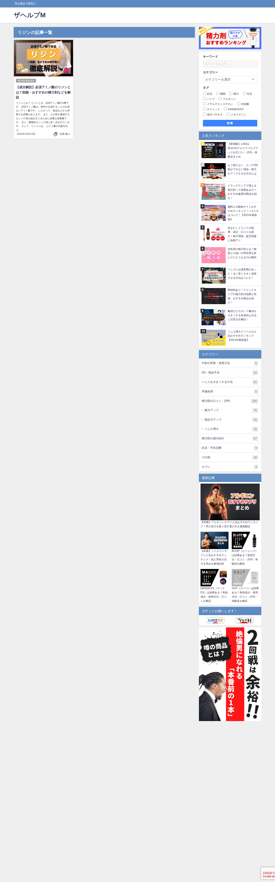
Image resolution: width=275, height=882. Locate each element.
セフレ (229, 466)
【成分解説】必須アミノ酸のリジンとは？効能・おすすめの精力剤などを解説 (43, 92)
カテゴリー (210, 72)
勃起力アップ (231, 419)
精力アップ (231, 410)
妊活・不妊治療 (229, 447)
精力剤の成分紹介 (26, 81)
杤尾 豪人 (65, 134)
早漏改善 (229, 391)
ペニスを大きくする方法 (229, 381)
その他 (229, 457)
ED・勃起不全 (229, 372)
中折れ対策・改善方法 (229, 363)
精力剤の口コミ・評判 (229, 400)
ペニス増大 (231, 428)
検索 (230, 123)
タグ (206, 87)
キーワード (210, 56)
